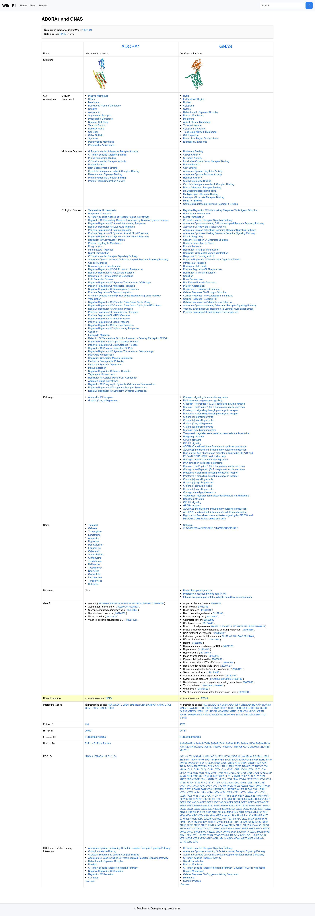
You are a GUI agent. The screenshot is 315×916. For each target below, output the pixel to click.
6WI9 (269, 759)
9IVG (250, 838)
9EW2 (237, 838)
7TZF (217, 782)
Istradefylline (95, 577)
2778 (182, 724)
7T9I (229, 779)
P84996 (226, 746)
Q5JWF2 (184, 750)
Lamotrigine (94, 534)
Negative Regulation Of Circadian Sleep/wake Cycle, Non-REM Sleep (124, 305)
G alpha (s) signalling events (198, 416)
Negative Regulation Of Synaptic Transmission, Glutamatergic (121, 351)
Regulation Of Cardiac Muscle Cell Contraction (112, 377)
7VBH (256, 782)
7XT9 (222, 792)
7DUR (210, 769)
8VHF (224, 828)
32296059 (158, 603)
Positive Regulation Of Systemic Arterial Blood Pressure (118, 233)
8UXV (196, 828)
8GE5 (203, 802)
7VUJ (196, 785)
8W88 (231, 828)
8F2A (183, 799)
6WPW (183, 762)
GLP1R (184, 711)
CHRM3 (215, 708)
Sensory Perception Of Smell (198, 243)
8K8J (244, 818)
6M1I (266, 756)
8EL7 (254, 795)
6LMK (246, 756)
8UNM (243, 822)
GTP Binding (190, 167)
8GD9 (240, 799)
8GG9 (224, 808)
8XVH (183, 835)
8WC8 (197, 831)
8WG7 (204, 831)
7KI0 (195, 776)
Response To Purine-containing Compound (110, 275)
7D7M (264, 766)
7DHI (189, 769)
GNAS (225, 46)
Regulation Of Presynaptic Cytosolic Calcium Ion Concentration (121, 384)
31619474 (136, 603)
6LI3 (240, 756)
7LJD (219, 776)
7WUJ (197, 789)
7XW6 (249, 792)
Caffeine (92, 528)
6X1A (211, 762)
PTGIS (204, 698)
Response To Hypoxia (99, 213)
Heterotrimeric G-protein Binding (105, 174)
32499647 (218, 685)
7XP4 (196, 792)
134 (87, 724)
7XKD (256, 789)
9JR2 (189, 841)
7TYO (190, 782)
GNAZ (168, 704)
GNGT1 (192, 711)
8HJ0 (208, 812)
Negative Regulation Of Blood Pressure (109, 318)
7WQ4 (259, 785)
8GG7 (211, 808)
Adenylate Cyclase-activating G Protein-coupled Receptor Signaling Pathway (223, 223)
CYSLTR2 (233, 708)
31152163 (218, 613)
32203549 (214, 639)
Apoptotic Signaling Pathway (103, 381)
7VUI (189, 785)
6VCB (248, 759)
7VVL (216, 785)
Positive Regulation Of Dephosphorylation (110, 292)
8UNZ (246, 825)
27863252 (217, 659)
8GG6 (204, 808)
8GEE (265, 802)
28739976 (238, 626)
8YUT (196, 835)
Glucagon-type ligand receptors (199, 430)
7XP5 (203, 792)
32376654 (212, 616)
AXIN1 (267, 704)
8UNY (239, 825)
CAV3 (191, 708)
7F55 (243, 772)
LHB (206, 711)
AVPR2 (260, 704)
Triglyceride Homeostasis (101, 374)
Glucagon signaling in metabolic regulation (205, 397)
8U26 (224, 822)
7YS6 (228, 795)
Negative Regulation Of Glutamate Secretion (111, 272)
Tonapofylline (95, 580)
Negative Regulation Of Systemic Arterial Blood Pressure (118, 236)
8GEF (183, 805)
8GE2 (183, 802)
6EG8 (227, 756)
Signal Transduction (98, 253)
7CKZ (218, 766)
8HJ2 (220, 812)
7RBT (183, 779)
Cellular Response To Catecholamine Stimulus (207, 302)
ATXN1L (117, 704)
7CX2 (232, 766)
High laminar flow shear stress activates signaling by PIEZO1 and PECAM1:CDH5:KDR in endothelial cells (218, 454)
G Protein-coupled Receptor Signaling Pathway (113, 256)
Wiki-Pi (9, 5)
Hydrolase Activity (193, 177)
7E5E (230, 769)
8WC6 (183, 831)
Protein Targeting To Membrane (104, 243)
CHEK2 (206, 708)
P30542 (107, 743)
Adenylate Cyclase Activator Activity (202, 174)
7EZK (250, 769)
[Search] (309, 5)
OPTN (260, 711)
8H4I (182, 812)
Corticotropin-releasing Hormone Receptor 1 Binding (210, 203)
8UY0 (210, 828)
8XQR (259, 831)
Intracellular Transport (194, 262)
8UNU (211, 825)
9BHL (216, 838)
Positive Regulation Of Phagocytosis (202, 269)
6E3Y (214, 756)
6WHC (262, 759)
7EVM (243, 769)
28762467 (231, 675)
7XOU (183, 792)
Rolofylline (93, 584)
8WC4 (259, 828)
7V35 (230, 782)
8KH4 (258, 818)
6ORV (195, 759)
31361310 (125, 603)
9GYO (244, 838)
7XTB (229, 792)
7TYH (256, 779)
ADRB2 (243, 704)
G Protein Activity (192, 158)
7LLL (225, 776)
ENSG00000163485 (95, 737)
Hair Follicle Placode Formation (199, 282)
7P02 (244, 776)
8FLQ (202, 799)
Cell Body (93, 131)
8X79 (240, 831)
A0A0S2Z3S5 (218, 743)
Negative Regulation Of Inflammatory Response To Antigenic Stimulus (220, 210)
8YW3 (203, 835)
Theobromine (95, 561)
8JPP (225, 818)
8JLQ (206, 818)
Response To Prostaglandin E (199, 256)
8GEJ (210, 805)
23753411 (237, 669)
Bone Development (193, 279)
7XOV (190, 792)
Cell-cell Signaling (97, 262)
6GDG (234, 756)
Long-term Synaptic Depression (104, 364)
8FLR (208, 799)
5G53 (183, 756)
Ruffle (186, 95)
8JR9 (231, 818)
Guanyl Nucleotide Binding (197, 181)
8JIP (242, 815)
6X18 (198, 762)
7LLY (230, 776)
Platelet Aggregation (194, 285)
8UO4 (190, 828)
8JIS (259, 815)
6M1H (260, 756)
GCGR (263, 708)
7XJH (244, 789)
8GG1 (259, 805)
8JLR (213, 818)
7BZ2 (258, 762)
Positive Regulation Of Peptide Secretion (109, 230)
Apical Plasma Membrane (196, 122)
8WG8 (212, 831)
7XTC (236, 792)
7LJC (212, 776)
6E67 (220, 756)
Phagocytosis (95, 246)
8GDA (247, 799)
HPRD (62, 34)
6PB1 (221, 759)
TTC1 (264, 714)
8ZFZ (237, 835)
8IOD (265, 812)
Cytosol (187, 108)
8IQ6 (188, 815)
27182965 (104, 603)
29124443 (208, 623)
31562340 (197, 642)
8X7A (246, 831)
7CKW (197, 766)
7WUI (190, 789)
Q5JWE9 (264, 746)
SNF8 (103, 708)
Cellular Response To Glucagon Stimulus (204, 292)
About (33, 5)
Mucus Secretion (97, 367)
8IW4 (200, 815)
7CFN (190, 766)
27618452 (249, 626)
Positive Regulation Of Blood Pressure (108, 321)
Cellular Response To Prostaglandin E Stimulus (208, 295)
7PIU (250, 776)
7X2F (224, 789)
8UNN (251, 822)
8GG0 (252, 805)
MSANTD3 (223, 711)
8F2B (189, 799)
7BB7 (237, 762)
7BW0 (251, 762)
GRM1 (88, 708)
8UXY (203, 828)
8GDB (253, 799)
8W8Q (237, 828)
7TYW (196, 782)
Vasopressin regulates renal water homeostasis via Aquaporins (216, 433)
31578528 (203, 688)
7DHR (195, 769)
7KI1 (201, 776)
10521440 (87, 29)
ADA (110, 704)
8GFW (224, 805)
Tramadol (93, 525)
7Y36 (201, 795)
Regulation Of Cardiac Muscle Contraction (110, 358)
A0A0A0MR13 (187, 743)
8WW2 (226, 831)
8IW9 (212, 815)
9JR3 (195, 841)
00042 (88, 730)
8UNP (265, 822)
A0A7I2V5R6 (187, 746)
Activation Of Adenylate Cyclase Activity (204, 226)
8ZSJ (183, 838)
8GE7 (217, 802)
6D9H (101, 756)
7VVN (230, 785)
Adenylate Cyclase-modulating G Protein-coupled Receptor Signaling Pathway (129, 848)
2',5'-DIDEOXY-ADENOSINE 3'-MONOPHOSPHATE (210, 528)
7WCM (244, 785)
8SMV (203, 822)
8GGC (246, 808)
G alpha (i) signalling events (103, 400)
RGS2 (208, 714)
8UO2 (266, 825)
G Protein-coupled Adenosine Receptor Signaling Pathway (118, 216)
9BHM (223, 838)
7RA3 (262, 776)
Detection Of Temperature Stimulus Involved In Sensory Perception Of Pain (128, 338)
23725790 (219, 632)
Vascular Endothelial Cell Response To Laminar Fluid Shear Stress (218, 308)
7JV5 (262, 772)
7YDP (215, 795)
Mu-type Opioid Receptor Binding (200, 194)
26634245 (228, 662)
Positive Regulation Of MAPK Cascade (109, 315)
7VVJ (202, 785)
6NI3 (182, 759)
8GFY (239, 805)
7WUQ (204, 789)
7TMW (242, 779)
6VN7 (255, 759)
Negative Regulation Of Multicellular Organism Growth (211, 259)
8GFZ (245, 805)
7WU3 (183, 789)
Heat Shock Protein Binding (102, 167)
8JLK (194, 818)
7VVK (209, 785)
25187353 (132, 610)
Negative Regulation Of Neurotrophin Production (113, 289)
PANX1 (184, 714)
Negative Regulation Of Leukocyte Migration (111, 226)
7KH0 (189, 776)
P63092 (217, 746)
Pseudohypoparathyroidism (197, 590)
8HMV (235, 812)
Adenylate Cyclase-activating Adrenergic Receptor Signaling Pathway (219, 305)
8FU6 (233, 799)
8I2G (247, 812)
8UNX (232, 825)
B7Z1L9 (89, 743)
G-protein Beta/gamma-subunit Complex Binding (113, 171)
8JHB (231, 815)
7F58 (249, 772)
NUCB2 (252, 711)
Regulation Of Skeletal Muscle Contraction (205, 253)
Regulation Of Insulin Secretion (199, 272)
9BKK (230, 838)
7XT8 (216, 792)
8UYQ (217, 828)
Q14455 (234, 746)
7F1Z (189, 772)
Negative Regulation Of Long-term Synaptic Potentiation (117, 387)
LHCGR (213, 711)
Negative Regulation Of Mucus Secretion (109, 371)
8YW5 (217, 835)
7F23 (195, 772)
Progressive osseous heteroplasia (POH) (204, 593)
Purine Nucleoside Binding (102, 158)
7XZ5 (183, 795)
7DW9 (216, 769)
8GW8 (268, 808)
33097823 (216, 603)
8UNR (190, 825)
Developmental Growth (195, 266)
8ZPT (250, 835)
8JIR (254, 815)
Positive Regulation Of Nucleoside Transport (111, 285)
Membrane (93, 102)
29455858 (248, 629)
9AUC (209, 838)
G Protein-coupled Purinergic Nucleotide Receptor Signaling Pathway (124, 295)
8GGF (261, 808)
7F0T (257, 769)
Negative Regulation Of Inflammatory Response (113, 328)
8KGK (251, 818)
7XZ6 (189, 795)
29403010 (216, 626)
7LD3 (107, 756)
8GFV (217, 805)
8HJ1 (214, 812)
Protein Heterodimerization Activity (106, 181)
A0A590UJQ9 (248, 743)
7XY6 (256, 792)
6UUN (228, 759)
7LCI (207, 776)
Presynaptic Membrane (100, 118)
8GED (258, 802)
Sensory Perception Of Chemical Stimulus (205, 239)
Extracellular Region (193, 99)
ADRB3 (251, 704)
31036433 (133, 606)
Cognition (93, 331)
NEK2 (109, 698)
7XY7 (263, 792)
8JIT (265, 815)
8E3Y (241, 795)
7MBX (237, 776)
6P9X (201, 759)
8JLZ (219, 818)
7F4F (214, 772)
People (43, 5)
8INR (253, 812)
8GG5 (197, 808)
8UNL (237, 822)
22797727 (226, 665)
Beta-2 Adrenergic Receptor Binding (202, 187)
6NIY (188, 759)
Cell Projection (191, 135)
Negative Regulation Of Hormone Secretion (111, 325)
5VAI (195, 756)
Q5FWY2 (244, 746)
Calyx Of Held (95, 135)
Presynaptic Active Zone (101, 145)
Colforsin (187, 525)
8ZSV (203, 838)
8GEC (251, 802)
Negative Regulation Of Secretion (105, 871)
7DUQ (202, 769)
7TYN (183, 782)
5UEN (95, 756)
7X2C (211, 789)
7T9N (235, 779)
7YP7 (222, 795)
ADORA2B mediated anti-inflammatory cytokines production (214, 446)
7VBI (262, 782)
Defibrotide (94, 564)
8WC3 (252, 828)
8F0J (260, 795)
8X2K (233, 831)
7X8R (231, 789)
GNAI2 (143, 704)
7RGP (196, 779)
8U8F (230, 822)
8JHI (237, 815)
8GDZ (261, 799)
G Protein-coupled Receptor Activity (107, 161)
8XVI (189, 835)
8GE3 (190, 802)
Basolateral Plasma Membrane (104, 105)
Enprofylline (94, 548)
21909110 (206, 610)
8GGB (239, 808)
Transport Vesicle (192, 125)
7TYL (268, 779)
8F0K (266, 795)
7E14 (223, 769)
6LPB (253, 756)
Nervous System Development (104, 266)
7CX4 (245, 766)
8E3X (235, 795)
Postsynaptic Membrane (101, 141)
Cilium (91, 99)
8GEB (244, 802)
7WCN (251, 785)
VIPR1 (183, 717)
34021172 (111, 616)
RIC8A (215, 714)
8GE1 (268, 799)
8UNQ (183, 825)
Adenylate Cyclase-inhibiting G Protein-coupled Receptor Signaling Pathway (128, 259)
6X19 (204, 762)
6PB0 (214, 759)
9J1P (257, 838)
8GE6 (210, 802)
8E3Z (247, 795)
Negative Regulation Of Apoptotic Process (110, 308)
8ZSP (189, 838)
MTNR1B (234, 711)
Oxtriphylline (94, 557)
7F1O (183, 772)
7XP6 (210, 792)
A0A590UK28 (263, 743)
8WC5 (266, 828)
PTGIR (200, 714)
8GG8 (218, 808)
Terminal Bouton (96, 125)
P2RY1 (96, 708)
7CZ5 (251, 766)
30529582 (209, 619)
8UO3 (183, 828)
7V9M (243, 782)
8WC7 (190, 831)
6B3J (208, 756)
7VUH (183, 785)
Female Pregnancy (193, 236)
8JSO (238, 818)
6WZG (191, 762)
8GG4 (190, 808)
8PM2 (183, 822)
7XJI (250, 789)
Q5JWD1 (254, 746)
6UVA (242, 759)
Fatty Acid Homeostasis (101, 354)
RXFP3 (231, 714)
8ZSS (196, 838)
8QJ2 (197, 822)
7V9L (236, 782)
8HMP (227, 812)
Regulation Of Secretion (100, 874)
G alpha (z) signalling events (198, 426)
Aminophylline (95, 554)
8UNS (197, 825)
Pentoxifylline (95, 544)
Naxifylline (93, 570)
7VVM (222, 785)
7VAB (249, 782)
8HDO (189, 812)
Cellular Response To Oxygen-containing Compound (210, 874)
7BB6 (231, 762)
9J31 (262, 838)
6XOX (217, 762)
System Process (192, 880)
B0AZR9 (198, 746)
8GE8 (223, 802)
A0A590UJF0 (233, 743)
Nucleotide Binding (193, 151)
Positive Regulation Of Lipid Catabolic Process (113, 344)
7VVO (237, 785)
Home (23, 5)
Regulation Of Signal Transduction (201, 249)
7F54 (237, 772)
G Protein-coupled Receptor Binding (107, 154)
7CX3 (238, 766)
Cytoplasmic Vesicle (194, 128)
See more (90, 880)
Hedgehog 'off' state (193, 436)
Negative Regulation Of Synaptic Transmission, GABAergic (119, 282)
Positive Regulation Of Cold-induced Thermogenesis (210, 312)
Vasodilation (94, 298)
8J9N (224, 815)
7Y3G (208, 795)
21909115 (259, 626)
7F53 (231, 772)
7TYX (204, 782)
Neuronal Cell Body (98, 122)
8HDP (196, 812)
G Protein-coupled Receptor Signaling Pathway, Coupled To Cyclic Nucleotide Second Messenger (224, 869)
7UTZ (223, 782)
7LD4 (114, 756)
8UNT (204, 825)
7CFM (183, 766)
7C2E (264, 762)
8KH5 (264, 818)
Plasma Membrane (98, 95)
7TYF (249, 779)
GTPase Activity (192, 154)
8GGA (231, 808)
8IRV (194, 815)
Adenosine (93, 538)
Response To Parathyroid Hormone (201, 289)
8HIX (202, 812)
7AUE (224, 762)
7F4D (207, 772)
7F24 (201, 772)
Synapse (93, 138)
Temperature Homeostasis (102, 210)
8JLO (200, 818)
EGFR (249, 708)
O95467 (208, 746)
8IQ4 (182, 815)
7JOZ (256, 772)
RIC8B (223, 714)
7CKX (204, 766)
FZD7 (256, 708)
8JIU (182, 818)
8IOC (259, 812)
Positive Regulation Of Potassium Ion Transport (113, 312)
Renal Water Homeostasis (197, 213)
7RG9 (190, 779)
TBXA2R (248, 714)
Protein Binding (96, 164)
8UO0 (253, 825)
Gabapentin (94, 551)
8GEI (204, 805)
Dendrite (92, 108)
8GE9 (230, 802)
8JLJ (188, 818)
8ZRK (263, 835)
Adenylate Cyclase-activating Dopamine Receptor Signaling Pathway (219, 230)
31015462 (238, 636)
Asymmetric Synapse (99, 115)
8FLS (214, 799)
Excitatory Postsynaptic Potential (106, 361)
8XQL (253, 831)
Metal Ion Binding (192, 200)
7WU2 (266, 785)
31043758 (203, 606)
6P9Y (208, 759)
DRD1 (126, 704)
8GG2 (266, 805)
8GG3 (183, 808)
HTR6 (200, 711)
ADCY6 (224, 704)
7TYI (262, 779)
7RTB (211, 779)
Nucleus (187, 102)
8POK (190, 822)
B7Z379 (98, 743)
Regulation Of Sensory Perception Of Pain (110, 348)
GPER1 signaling (192, 439)
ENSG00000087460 (190, 737)
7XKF (263, 789)
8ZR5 (256, 835)
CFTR (198, 708)
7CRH (225, 766)
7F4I (226, 772)
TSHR (110, 708)
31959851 (147, 603)
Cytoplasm (189, 105)
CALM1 (184, 708)
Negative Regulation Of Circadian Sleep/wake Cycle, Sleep (119, 302)
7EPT (236, 769)
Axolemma (94, 112)
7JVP (269, 772)
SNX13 (239, 714)
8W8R (245, 828)
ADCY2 (207, 704)
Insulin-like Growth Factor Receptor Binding (206, 161)
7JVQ (183, 776)
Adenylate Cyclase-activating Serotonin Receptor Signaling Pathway (219, 233)
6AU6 (201, 756)
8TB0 (210, 822)
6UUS (235, 759)
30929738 (115, 603)
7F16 (263, 769)
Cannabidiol (94, 574)
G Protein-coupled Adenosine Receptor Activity (113, 151)
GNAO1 (152, 704)
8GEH (197, 805)
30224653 (120, 613)
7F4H (220, 772)
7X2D (218, 789)
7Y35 (195, 795)
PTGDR (192, 714)
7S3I (223, 779)
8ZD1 (230, 835)
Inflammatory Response (100, 249)
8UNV (218, 825)
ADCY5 (215, 704)
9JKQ (183, 841)
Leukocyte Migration (99, 335)
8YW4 (210, 835)
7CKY (211, 766)
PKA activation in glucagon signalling (202, 400)
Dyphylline (93, 541)
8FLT (220, 799)
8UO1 (259, 825)
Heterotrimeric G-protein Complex (200, 112)
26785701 (244, 692)
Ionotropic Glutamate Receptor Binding (203, 197)
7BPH (244, 762)
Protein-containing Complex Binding (107, 177)
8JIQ (248, 815)
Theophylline (95, 531)
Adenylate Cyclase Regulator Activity (203, 171)
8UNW (224, 825)
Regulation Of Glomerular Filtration (106, 239)
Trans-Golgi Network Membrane (199, 131)
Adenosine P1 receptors (101, 397)
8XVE (266, 831)
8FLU (227, 799)
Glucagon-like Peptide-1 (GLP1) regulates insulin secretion (214, 403)
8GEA (237, 802)
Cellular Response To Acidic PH (200, 298)
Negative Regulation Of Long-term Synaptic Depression (117, 390)
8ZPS (243, 835)
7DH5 (183, 769)
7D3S (258, 766)
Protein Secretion (192, 246)
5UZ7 (189, 756)
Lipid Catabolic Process (100, 279)
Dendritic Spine (96, 128)
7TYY (210, 782)
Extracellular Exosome (195, 141)
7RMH (204, 779)
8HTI (241, 812)
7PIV (256, 776)
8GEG (190, 805)
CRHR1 (224, 708)
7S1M (218, 779)
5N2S (88, 756)
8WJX (219, 831)
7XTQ (242, 792)
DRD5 (242, 708)
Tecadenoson (95, 567)
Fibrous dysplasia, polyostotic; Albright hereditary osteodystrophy (217, 597)
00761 (183, 730)
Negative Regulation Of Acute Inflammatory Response (116, 223)
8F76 (195, 799)
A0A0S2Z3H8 (203, 743)
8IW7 (206, 815)
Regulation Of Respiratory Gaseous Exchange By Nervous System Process (128, 220)
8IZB (218, 815)
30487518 (227, 626)
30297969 (207, 685)
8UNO (258, 822)
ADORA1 (130, 46)
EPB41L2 (135, 704)
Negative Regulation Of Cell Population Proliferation (115, 269)
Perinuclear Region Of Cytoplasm (200, 138)
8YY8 (224, 835)
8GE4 (196, 802)
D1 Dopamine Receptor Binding (199, 190)
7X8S (237, 789)
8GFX (232, 805)
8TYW (217, 822)
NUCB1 (244, 711)
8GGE (253, 808)
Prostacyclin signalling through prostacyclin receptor (210, 410)
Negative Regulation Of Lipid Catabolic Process (113, 341)
